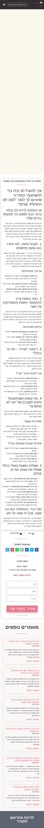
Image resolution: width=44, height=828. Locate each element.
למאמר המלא (32, 661)
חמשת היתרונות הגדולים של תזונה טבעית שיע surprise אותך (22, 759)
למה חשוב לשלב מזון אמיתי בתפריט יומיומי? (26, 788)
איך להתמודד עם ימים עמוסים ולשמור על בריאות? (25, 671)
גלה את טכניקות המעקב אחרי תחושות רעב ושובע (25, 700)
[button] (4, 5)
